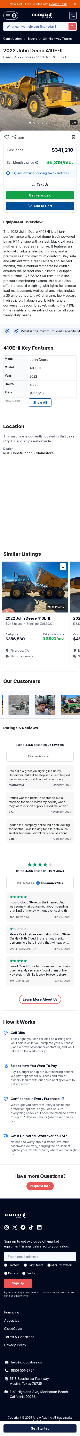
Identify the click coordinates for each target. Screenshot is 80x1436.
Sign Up (18, 1283)
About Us (11, 1320)
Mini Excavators (62, 1265)
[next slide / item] (77, 98)
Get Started (40, 1428)
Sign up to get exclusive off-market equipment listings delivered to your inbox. (37, 1243)
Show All (40, 402)
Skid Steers (35, 1265)
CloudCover (13, 1329)
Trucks (32, 38)
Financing (11, 1312)
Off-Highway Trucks (57, 38)
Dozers (13, 1273)
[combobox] (40, 26)
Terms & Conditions (19, 1337)
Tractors (13, 1265)
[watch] (73, 137)
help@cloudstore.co (26, 1362)
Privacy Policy (15, 1345)
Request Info (40, 1186)
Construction (12, 38)
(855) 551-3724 (23, 1370)
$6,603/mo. (54, 638)
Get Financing (40, 195)
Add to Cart (42, 206)
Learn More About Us (40, 999)
